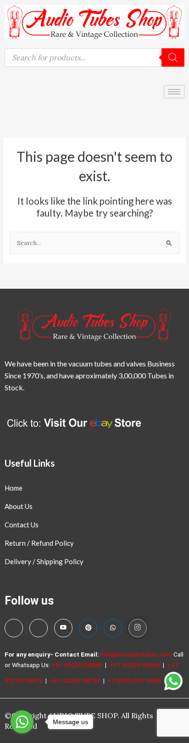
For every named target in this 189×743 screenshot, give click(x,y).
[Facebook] (14, 628)
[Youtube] (63, 628)
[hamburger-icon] (174, 91)
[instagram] (137, 628)
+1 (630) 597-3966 (134, 680)
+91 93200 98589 (135, 665)
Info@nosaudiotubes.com (136, 654)
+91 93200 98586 (77, 665)
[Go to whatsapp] (22, 721)
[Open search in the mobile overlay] (94, 57)
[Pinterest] (88, 628)
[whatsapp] (113, 628)
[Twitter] (38, 628)
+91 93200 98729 (76, 680)
